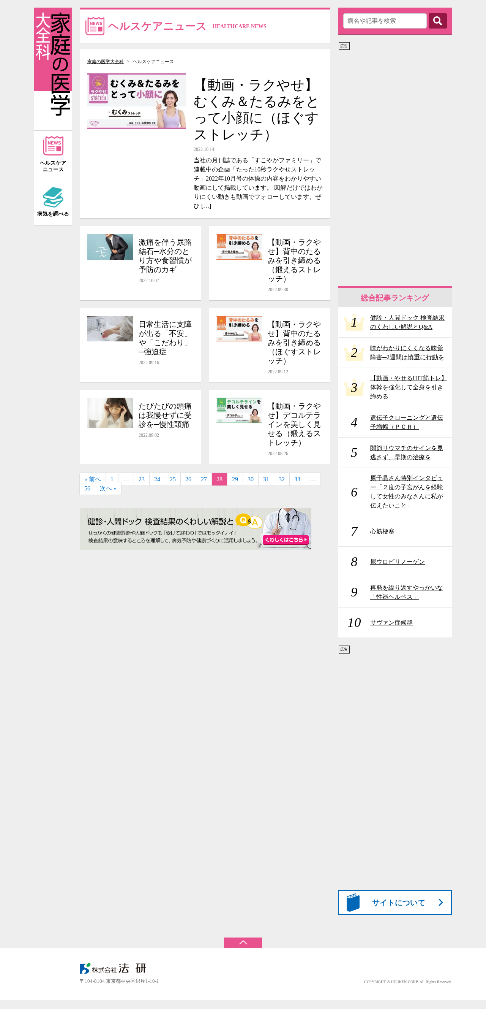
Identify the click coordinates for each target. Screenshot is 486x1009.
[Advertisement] (395, 165)
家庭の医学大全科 (105, 61)
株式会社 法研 (118, 968)
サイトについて (398, 902)
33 (297, 479)
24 (157, 479)
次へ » (108, 488)
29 (235, 479)
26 (188, 479)
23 (142, 479)
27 (204, 479)
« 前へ (92, 479)
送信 (438, 21)
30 (251, 479)
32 (282, 479)
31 (266, 479)
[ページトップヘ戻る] (243, 939)
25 (173, 479)
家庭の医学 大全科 (53, 69)
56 (87, 488)
